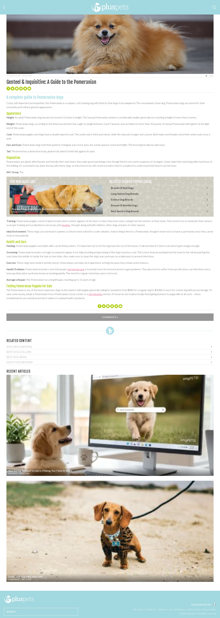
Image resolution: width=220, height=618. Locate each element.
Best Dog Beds (16, 356)
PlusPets (19, 599)
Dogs (211, 76)
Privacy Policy (209, 609)
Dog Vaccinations (19, 346)
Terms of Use (194, 609)
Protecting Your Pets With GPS (25, 576)
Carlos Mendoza (18, 212)
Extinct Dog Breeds (122, 199)
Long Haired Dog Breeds (124, 193)
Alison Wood (13, 579)
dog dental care (75, 269)
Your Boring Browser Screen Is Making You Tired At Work (40, 470)
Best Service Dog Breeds (125, 211)
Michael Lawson (13, 76)
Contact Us (150, 609)
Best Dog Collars (18, 351)
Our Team (138, 609)
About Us (163, 609)
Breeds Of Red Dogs (122, 187)
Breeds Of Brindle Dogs (124, 205)
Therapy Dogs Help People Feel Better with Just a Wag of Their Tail (48, 209)
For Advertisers (177, 609)
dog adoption (96, 294)
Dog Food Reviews (19, 362)
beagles (66, 225)
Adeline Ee (12, 473)
